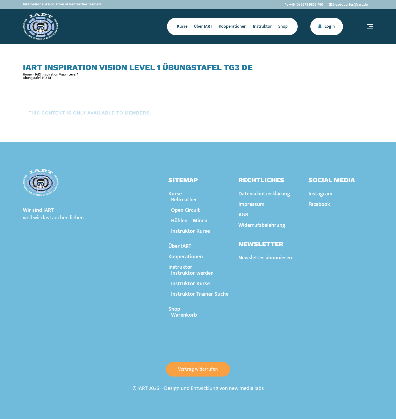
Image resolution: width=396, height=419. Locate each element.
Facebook (319, 204)
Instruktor (180, 267)
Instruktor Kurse (190, 231)
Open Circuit (185, 210)
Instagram (320, 194)
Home (27, 74)
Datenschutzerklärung (264, 194)
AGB (243, 215)
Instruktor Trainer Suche (199, 294)
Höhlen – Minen (189, 221)
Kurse (175, 194)
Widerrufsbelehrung (261, 225)
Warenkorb (184, 315)
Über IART (179, 246)
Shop (174, 309)
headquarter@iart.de (350, 4)
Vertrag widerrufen (198, 369)
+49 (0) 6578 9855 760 (305, 4)
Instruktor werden (192, 273)
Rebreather (184, 200)
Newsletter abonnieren (265, 258)
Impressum (251, 204)
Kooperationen (185, 257)
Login (329, 26)
